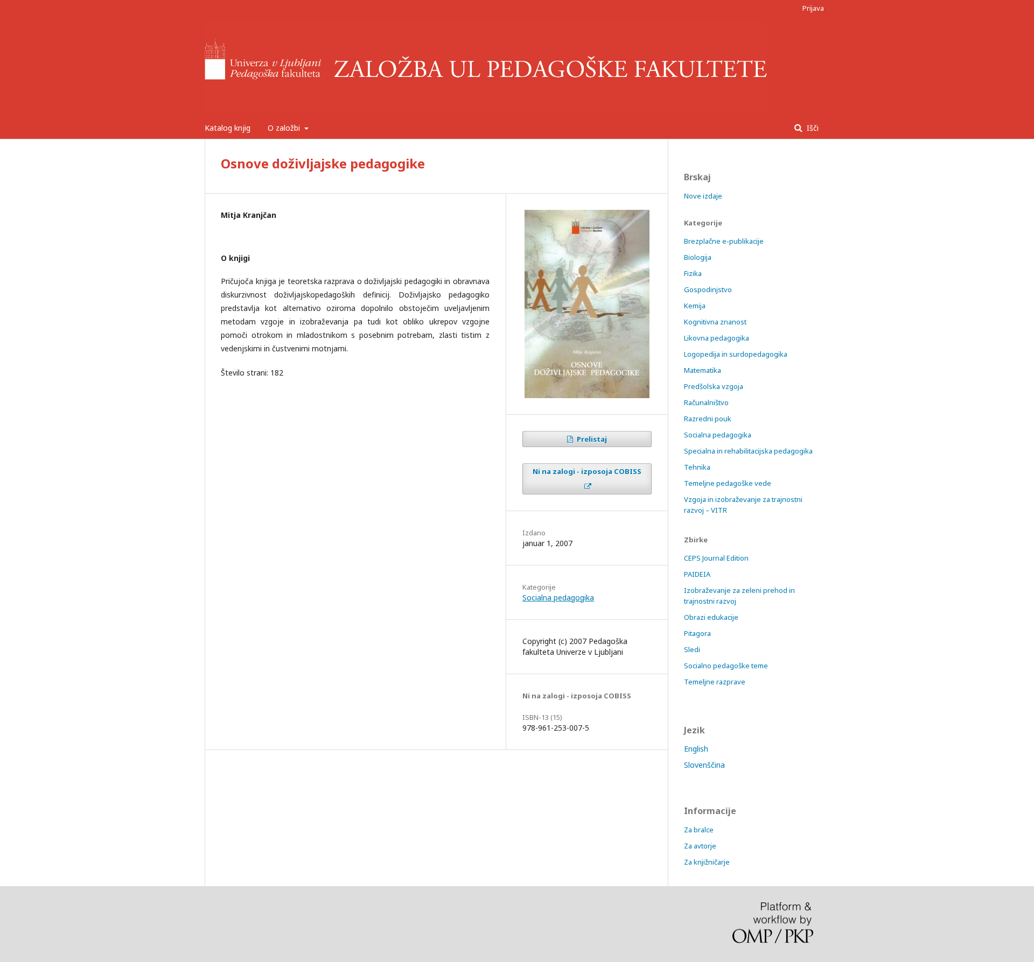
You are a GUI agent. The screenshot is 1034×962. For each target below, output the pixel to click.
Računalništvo (706, 402)
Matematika (702, 370)
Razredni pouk (707, 418)
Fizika (693, 273)
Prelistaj (591, 439)
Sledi (692, 649)
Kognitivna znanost (715, 322)
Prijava (813, 8)
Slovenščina (704, 765)
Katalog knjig (227, 128)
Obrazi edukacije (711, 617)
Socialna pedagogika (558, 597)
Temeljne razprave (714, 682)
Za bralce (699, 829)
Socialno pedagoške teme (726, 665)
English (696, 749)
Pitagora (697, 633)
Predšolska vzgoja (713, 386)
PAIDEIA (697, 574)
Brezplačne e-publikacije (724, 241)
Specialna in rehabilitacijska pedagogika (748, 451)
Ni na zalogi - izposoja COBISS (587, 471)
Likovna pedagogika (716, 338)
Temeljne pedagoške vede (727, 483)
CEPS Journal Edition (716, 558)
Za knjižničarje (707, 862)
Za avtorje (700, 846)
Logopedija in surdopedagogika (735, 354)
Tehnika (697, 467)
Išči (812, 128)
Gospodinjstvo (708, 289)
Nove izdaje (703, 196)
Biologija (697, 257)
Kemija (694, 305)
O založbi (285, 128)
